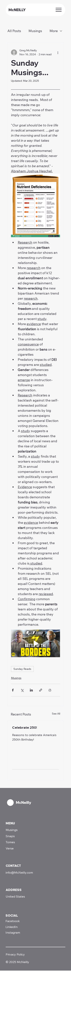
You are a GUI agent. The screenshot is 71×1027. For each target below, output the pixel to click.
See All (56, 713)
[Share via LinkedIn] (31, 690)
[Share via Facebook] (13, 690)
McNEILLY (17, 10)
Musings (35, 31)
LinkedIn (11, 927)
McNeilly (23, 802)
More (54, 31)
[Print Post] (50, 690)
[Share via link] (40, 690)
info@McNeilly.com (19, 872)
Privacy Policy (15, 954)
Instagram (12, 932)
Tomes (10, 842)
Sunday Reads (22, 669)
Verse (10, 848)
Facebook (12, 921)
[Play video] (35, 643)
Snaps (10, 836)
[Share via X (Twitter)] (22, 690)
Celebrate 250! (24, 727)
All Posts (14, 31)
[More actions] (57, 52)
